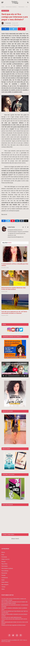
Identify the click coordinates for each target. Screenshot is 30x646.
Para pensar (4, 573)
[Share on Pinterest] (21, 29)
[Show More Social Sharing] (27, 29)
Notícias (3, 561)
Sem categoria (4, 584)
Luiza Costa (8, 23)
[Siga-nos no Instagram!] (9, 331)
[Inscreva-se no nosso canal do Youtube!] (13, 331)
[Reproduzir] (3, 376)
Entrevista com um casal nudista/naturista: (11, 617)
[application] (15, 369)
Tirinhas (3, 586)
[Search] (28, 2)
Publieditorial (4, 577)
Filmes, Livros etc (5, 559)
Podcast (3, 575)
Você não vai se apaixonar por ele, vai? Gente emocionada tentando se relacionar (14, 312)
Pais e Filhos (4, 563)
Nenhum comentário (7, 25)
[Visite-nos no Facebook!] (17, 331)
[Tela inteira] (26, 376)
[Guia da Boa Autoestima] (9, 469)
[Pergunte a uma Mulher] (15, 2)
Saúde (2, 580)
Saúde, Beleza (4, 582)
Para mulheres (4, 570)
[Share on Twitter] (5, 29)
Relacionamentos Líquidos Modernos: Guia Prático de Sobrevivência (13, 288)
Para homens (5, 10)
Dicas (2, 554)
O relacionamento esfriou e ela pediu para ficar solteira (14, 264)
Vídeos (3, 589)
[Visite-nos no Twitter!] (21, 331)
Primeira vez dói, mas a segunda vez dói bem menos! (13, 625)
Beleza (3, 552)
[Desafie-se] (20, 469)
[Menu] (2, 2)
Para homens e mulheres (7, 568)
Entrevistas (4, 557)
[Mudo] (24, 376)
